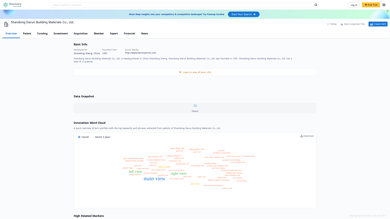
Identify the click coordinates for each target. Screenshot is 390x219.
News (144, 33)
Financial (129, 33)
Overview (11, 33)
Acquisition (81, 33)
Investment (61, 33)
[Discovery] (12, 4)
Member (99, 33)
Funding (42, 33)
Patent (27, 33)
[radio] (83, 137)
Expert (114, 33)
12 (195, 106)
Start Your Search (242, 14)
